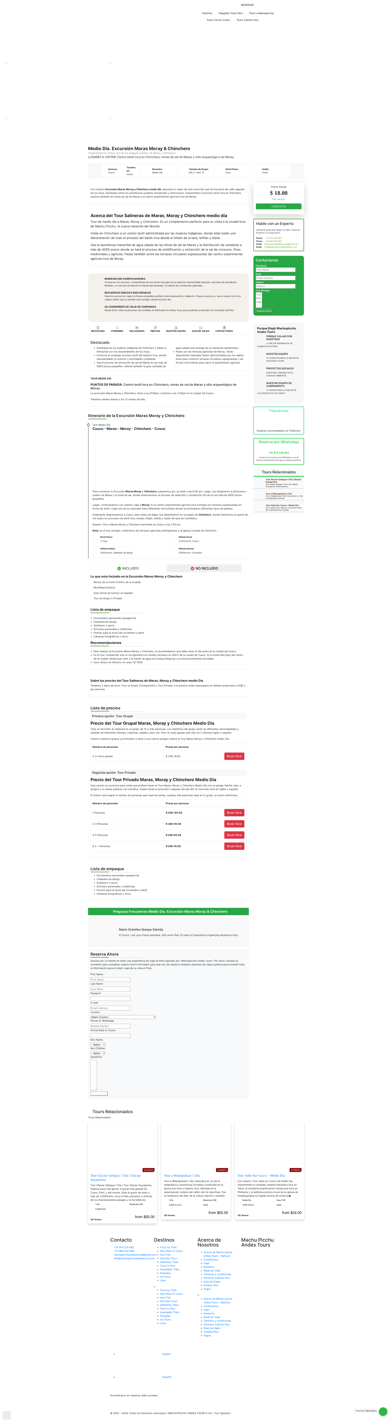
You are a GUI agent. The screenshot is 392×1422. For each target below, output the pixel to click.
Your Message (263, 290)
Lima (163, 1280)
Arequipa (165, 1273)
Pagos (207, 1288)
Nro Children (97, 1048)
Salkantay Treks (169, 1262)
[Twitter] (122, 1403)
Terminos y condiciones (217, 1274)
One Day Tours (168, 1258)
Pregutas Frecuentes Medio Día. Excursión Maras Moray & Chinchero (170, 911)
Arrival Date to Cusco (103, 1030)
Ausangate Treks (169, 1269)
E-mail (94, 1002)
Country (95, 1012)
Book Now (234, 756)
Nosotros (209, 1266)
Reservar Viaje (212, 1270)
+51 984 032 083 (273, 241)
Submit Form (99, 1093)
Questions (96, 1056)
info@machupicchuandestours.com (280, 247)
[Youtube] (164, 1403)
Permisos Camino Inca (216, 1277)
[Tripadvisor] (148, 1403)
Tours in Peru (167, 1265)
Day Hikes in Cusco (171, 1250)
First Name (96, 974)
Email (258, 274)
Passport (95, 993)
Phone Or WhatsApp (102, 1020)
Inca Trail (165, 1254)
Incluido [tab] (130, 568)
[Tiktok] (131, 1403)
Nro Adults (96, 1039)
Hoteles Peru (211, 1285)
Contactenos (211, 1259)
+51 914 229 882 (273, 238)
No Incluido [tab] (206, 568)
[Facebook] (114, 1403)
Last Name (96, 983)
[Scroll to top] (6, 1415)
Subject (260, 282)
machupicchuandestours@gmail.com (281, 244)
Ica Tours (165, 1276)
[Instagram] (139, 1403)
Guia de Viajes (212, 1281)
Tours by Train (168, 1247)
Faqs (206, 1263)
